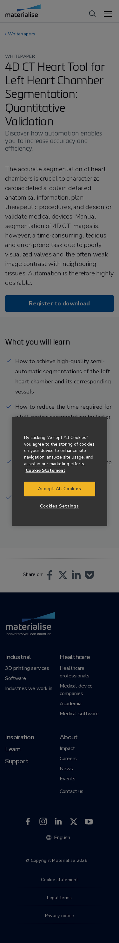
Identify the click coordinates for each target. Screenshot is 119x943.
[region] (59, 471)
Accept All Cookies (59, 489)
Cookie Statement (45, 470)
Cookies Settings (59, 506)
